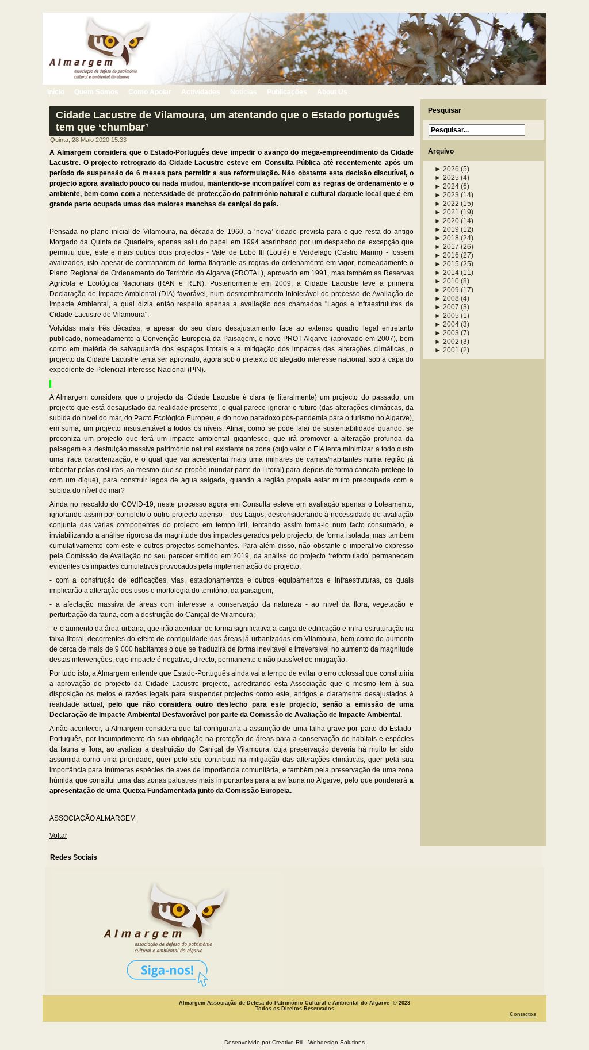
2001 (446, 350)
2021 (446, 212)
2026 (446, 169)
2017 (446, 247)
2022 (446, 204)
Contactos (523, 1014)
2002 (446, 342)
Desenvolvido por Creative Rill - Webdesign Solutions (294, 1042)
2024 (446, 186)
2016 (446, 255)
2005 (446, 316)
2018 (446, 238)
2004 (446, 324)
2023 (446, 195)
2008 (446, 298)
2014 (446, 273)
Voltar (58, 835)
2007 (446, 307)
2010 (446, 281)
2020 (446, 221)
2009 (446, 290)
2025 (446, 178)
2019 (446, 229)
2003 (446, 333)
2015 (446, 264)
